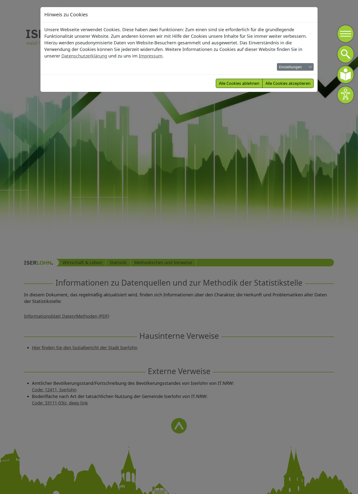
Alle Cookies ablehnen (239, 83)
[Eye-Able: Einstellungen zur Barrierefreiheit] (345, 95)
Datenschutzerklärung (84, 56)
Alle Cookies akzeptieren (288, 83)
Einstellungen (290, 67)
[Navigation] (345, 34)
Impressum (150, 56)
